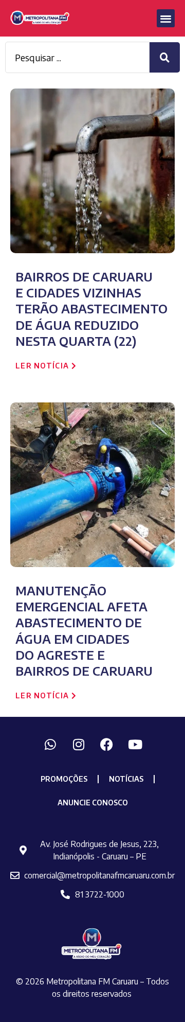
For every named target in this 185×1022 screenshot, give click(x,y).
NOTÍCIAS (126, 778)
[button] (166, 18)
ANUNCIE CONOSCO (93, 802)
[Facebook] (107, 744)
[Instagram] (78, 744)
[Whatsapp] (50, 744)
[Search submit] (165, 57)
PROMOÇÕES (64, 778)
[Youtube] (135, 744)
